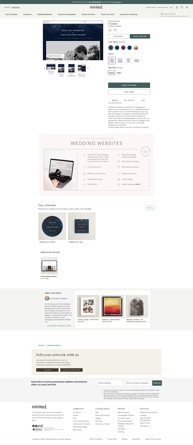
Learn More (47, 370)
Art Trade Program (124, 418)
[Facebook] (33, 425)
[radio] (111, 60)
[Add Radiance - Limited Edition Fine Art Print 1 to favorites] (122, 296)
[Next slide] (88, 68)
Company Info (78, 409)
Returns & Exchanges (102, 415)
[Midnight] (110, 47)
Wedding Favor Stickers (47, 242)
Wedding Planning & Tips (148, 412)
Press (75, 418)
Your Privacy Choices (102, 424)
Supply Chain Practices (153, 439)
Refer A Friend (145, 423)
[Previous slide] (44, 68)
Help (97, 412)
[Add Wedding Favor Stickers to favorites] (64, 214)
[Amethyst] (123, 47)
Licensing (121, 432)
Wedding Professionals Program (125, 425)
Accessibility (136, 439)
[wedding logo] (96, 7)
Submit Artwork (162, 7)
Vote (170, 7)
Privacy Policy (112, 439)
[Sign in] (177, 7)
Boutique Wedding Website (49, 276)
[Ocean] (129, 47)
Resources (144, 409)
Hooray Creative (115, 26)
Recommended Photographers (145, 419)
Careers (75, 415)
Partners (121, 409)
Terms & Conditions (96, 439)
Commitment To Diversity (81, 424)
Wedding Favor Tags (76, 242)
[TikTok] (39, 425)
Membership (144, 426)
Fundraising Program (125, 421)
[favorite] (115, 30)
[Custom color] (135, 47)
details (115, 100)
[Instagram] (41, 425)
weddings (16, 7)
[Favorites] (182, 7)
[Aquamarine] (117, 47)
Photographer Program (126, 415)
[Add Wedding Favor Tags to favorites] (93, 214)
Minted (41, 345)
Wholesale (121, 429)
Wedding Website (114, 21)
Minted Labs (77, 430)
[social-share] (110, 30)
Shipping (98, 418)
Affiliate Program (123, 412)
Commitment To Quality (81, 421)
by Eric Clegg (45, 278)
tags (143, 100)
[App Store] (37, 430)
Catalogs (143, 415)
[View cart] (187, 7)
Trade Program (151, 7)
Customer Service (102, 409)
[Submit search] (162, 14)
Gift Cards (99, 421)
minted (7, 7)
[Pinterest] (36, 425)
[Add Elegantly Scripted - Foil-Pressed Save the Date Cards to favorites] (146, 296)
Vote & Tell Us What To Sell (71, 370)
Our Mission (77, 412)
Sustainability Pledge (80, 427)
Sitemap (124, 439)
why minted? (129, 100)
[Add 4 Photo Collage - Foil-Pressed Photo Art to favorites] (97, 296)
